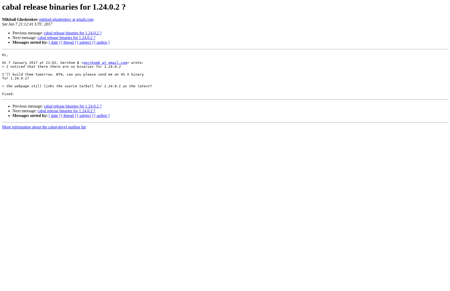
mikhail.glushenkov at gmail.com (66, 19)
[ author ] (101, 42)
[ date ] (54, 42)
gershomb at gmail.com (105, 63)
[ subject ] (85, 42)
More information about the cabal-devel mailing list (44, 127)
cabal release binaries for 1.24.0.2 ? (73, 33)
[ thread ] (68, 42)
